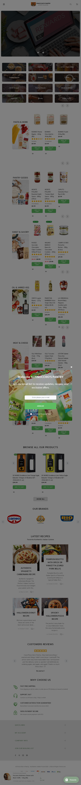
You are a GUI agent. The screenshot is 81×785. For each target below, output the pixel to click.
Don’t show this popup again (42, 414)
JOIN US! (40, 406)
